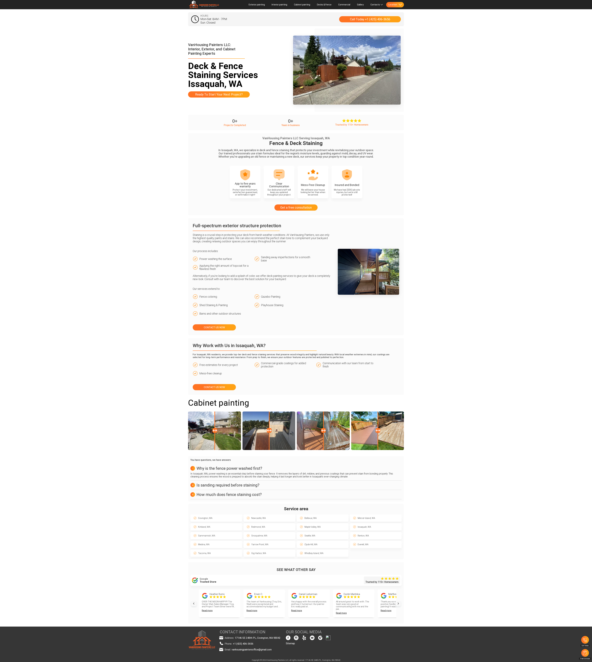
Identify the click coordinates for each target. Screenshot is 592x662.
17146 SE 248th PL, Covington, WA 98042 (257, 637)
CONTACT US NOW (214, 327)
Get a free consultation (296, 207)
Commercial (344, 4)
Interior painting (279, 4)
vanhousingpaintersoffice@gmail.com (252, 649)
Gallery (360, 4)
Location (392, 4)
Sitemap (290, 643)
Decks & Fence (324, 4)
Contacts (375, 4)
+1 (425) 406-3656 (243, 643)
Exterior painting (257, 4)
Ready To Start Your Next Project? (219, 94)
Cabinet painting (302, 4)
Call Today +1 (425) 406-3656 (370, 19)
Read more (207, 610)
